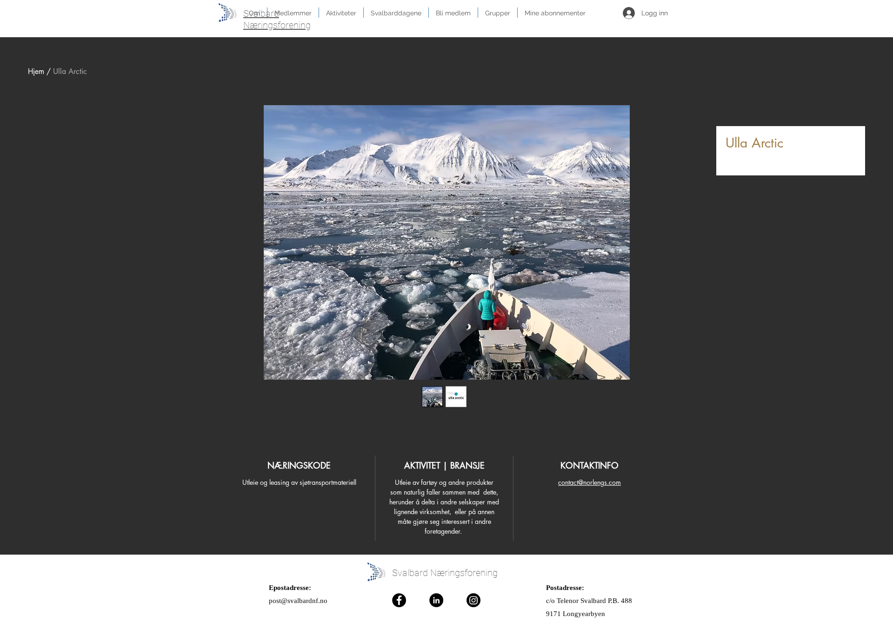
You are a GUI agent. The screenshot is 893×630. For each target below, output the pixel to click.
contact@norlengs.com (589, 482)
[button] (453, 12)
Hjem (36, 71)
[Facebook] (399, 600)
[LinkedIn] (436, 600)
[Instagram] (473, 600)
